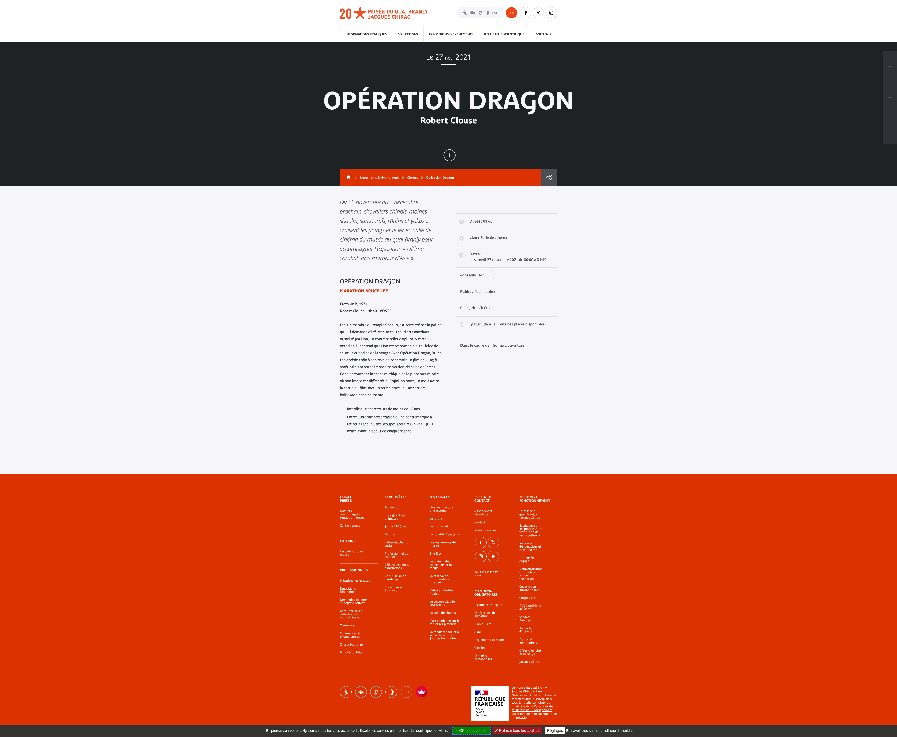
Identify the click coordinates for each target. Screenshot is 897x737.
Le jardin (436, 518)
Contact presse (350, 525)
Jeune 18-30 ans (396, 526)
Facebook (480, 542)
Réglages (555, 731)
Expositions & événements (451, 34)
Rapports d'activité (525, 630)
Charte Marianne (352, 644)
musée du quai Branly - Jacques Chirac (384, 13)
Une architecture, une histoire (442, 509)
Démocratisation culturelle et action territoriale (531, 573)
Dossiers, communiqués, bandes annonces (352, 514)
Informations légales (488, 605)
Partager (549, 177)
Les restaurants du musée (443, 544)
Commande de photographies (350, 635)
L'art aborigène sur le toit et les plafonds (445, 622)
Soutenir (544, 34)
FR (512, 13)
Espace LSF (406, 692)
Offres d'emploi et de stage (530, 652)
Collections (408, 34)
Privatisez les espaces (355, 580)
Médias (890, 105)
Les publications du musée (353, 553)
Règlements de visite (489, 640)
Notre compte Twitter (538, 13)
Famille (390, 534)
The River (436, 553)
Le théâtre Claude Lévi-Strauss (442, 603)
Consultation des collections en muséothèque (352, 614)
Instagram (551, 13)
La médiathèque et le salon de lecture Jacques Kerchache (445, 635)
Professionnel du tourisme (397, 555)
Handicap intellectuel (391, 692)
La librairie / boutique (445, 534)
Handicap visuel (361, 692)
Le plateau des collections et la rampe (441, 565)
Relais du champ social (396, 544)
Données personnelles (483, 657)
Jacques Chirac (529, 662)
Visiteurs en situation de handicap (480, 12)
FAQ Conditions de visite (530, 607)
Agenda (890, 90)
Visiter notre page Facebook (525, 13)
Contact (479, 522)
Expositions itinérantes (348, 590)
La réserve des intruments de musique (440, 579)
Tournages (347, 625)
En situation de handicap (395, 577)
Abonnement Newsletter (483, 513)
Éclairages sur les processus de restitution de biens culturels (530, 530)
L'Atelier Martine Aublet (442, 592)
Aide (477, 632)
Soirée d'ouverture (508, 345)
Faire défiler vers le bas (449, 155)
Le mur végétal (440, 526)
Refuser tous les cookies (519, 731)
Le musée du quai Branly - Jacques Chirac (529, 514)
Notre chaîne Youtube (493, 556)
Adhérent (391, 507)
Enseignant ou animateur (395, 517)
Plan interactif (890, 120)
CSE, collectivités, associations (397, 566)
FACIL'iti (421, 692)
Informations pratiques (366, 34)
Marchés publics (351, 652)
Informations (890, 74)
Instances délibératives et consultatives (530, 547)
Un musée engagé (526, 559)
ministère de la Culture (528, 706)
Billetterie (890, 59)
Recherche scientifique (504, 34)
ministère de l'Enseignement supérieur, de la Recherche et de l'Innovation (534, 713)
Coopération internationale (529, 588)
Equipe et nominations (528, 641)
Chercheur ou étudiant (394, 589)
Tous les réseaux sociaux (486, 573)
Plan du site (482, 624)
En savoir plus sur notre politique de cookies (599, 731)
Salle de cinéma (494, 237)
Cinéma (413, 177)
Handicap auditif (376, 692)
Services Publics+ (525, 618)
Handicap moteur (346, 692)
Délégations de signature (485, 614)
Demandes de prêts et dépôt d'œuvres (353, 601)
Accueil (347, 177)
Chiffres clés (527, 598)
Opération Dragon (440, 177)
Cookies (479, 648)
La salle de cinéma (443, 613)
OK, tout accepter (473, 731)
